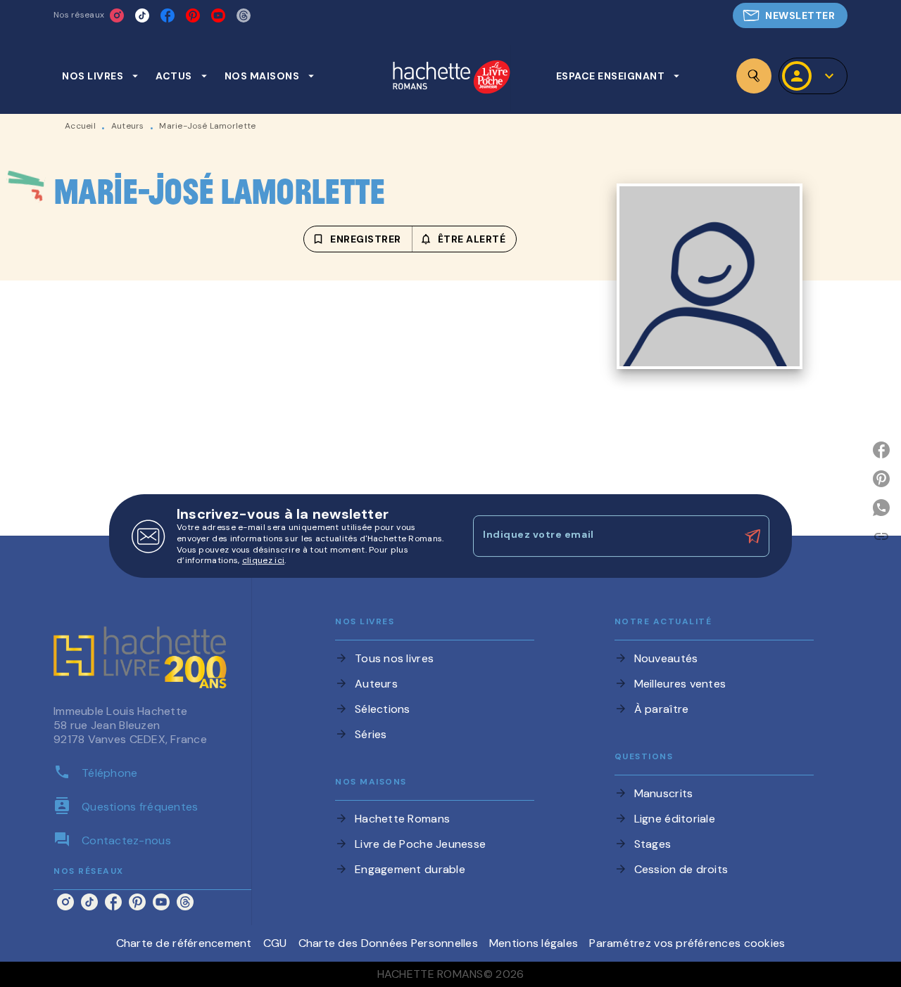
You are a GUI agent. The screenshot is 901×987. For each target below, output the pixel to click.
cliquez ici (263, 561)
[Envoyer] (752, 536)
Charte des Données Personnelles (388, 943)
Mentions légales (533, 943)
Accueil (80, 125)
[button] (790, 15)
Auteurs (127, 125)
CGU (275, 943)
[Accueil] (451, 78)
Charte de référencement (184, 943)
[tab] (100, 76)
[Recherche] (753, 75)
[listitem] (117, 15)
